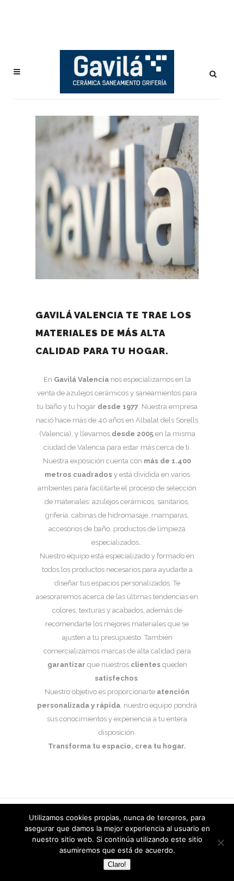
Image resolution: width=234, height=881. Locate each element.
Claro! (117, 864)
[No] (220, 842)
